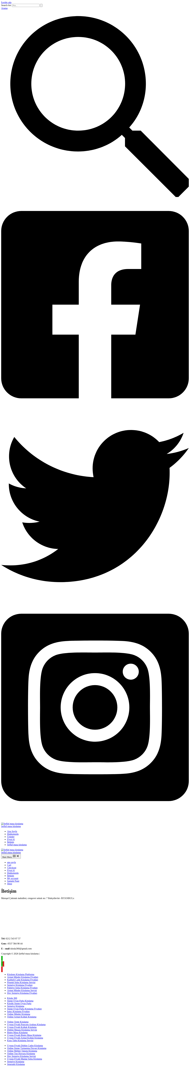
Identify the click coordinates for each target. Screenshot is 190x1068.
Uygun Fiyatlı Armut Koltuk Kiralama (25, 1038)
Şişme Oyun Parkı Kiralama (20, 1001)
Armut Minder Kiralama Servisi (22, 990)
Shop (9, 883)
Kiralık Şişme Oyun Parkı (19, 1003)
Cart (9, 865)
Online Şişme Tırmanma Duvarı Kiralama (26, 1048)
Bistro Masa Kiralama (17, 1032)
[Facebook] (95, 411)
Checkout (11, 867)
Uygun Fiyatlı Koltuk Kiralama (22, 1027)
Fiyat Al (11, 839)
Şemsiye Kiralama (15, 1006)
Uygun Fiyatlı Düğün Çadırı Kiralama (25, 1045)
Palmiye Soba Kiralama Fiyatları (22, 987)
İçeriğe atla (6, 2)
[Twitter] (95, 599)
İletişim (10, 842)
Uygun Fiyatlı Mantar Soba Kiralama (24, 1059)
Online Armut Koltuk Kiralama (21, 1017)
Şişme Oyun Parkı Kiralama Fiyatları (24, 1009)
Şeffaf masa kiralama (11, 826)
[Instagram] (95, 813)
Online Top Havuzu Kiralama (21, 1053)
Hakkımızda (13, 834)
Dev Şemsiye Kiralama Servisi (21, 1056)
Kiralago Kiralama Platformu (20, 974)
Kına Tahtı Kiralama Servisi (20, 1040)
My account (12, 878)
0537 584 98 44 (19, 818)
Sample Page (13, 881)
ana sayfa (11, 862)
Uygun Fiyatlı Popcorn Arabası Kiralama (26, 1024)
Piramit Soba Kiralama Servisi (21, 982)
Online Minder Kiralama (18, 1014)
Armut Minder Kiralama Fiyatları (22, 977)
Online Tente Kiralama (17, 1022)
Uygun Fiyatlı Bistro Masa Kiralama (24, 1035)
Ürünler (10, 836)
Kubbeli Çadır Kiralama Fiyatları (22, 979)
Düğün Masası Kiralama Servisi (22, 1030)
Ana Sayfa (12, 831)
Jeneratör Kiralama (16, 1064)
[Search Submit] (41, 5)
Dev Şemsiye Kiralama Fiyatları (22, 993)
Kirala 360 (12, 998)
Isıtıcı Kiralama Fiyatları (18, 1011)
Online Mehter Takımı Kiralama (22, 1051)
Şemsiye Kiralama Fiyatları (20, 985)
